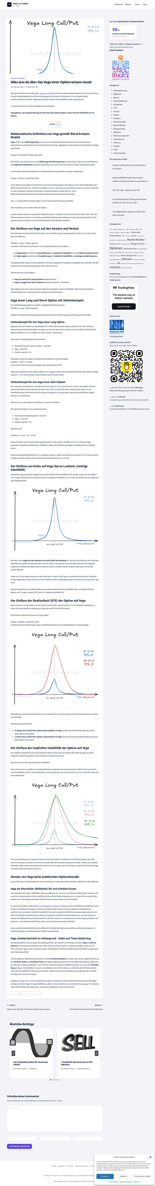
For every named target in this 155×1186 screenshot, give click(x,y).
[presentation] (31, 1043)
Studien (116, 146)
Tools (115, 149)
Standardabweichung (115, 259)
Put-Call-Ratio (128, 252)
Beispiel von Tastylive (51, 906)
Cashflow (132, 229)
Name (11, 1138)
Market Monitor (119, 125)
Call (124, 229)
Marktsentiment (115, 244)
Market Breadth (119, 122)
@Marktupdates (116, 50)
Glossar (14, 78)
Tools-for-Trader (18, 87)
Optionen (21, 78)
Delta (37, 93)
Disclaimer (70, 1166)
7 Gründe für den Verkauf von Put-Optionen (86, 1007)
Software (117, 142)
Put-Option (136, 252)
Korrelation (113, 240)
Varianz (114, 263)
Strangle (135, 259)
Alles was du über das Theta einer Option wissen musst (28, 1007)
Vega (38, 993)
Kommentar (13, 1108)
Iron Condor (140, 236)
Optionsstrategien (142, 249)
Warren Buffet (127, 268)
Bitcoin (116, 97)
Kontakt (54, 1166)
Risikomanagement (121, 135)
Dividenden (117, 104)
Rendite (142, 252)
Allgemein (117, 94)
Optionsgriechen (27, 993)
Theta (52, 93)
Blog (145, 4)
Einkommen (115, 235)
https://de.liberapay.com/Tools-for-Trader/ (126, 390)
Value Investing (119, 153)
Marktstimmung (125, 244)
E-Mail (44, 1138)
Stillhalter (127, 259)
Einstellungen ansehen (142, 1176)
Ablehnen (123, 1176)
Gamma (43, 93)
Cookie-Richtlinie (113, 1182)
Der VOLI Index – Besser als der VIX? (126, 190)
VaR (110, 263)
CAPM (127, 229)
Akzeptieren (105, 1176)
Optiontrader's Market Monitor (130, 21)
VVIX (123, 268)
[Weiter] (96, 1053)
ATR (111, 229)
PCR (120, 252)
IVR (48, 392)
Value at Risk (141, 259)
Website (77, 1138)
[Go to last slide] (13, 1053)
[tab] (50, 1079)
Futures (116, 111)
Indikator (117, 118)
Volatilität (115, 267)
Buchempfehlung (120, 101)
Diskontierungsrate (114, 232)
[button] (150, 1157)
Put (123, 252)
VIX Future (123, 263)
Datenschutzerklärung (125, 1182)
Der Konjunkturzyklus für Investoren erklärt (30, 1063)
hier (73, 965)
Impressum (136, 1182)
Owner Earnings (114, 252)
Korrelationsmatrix (121, 240)
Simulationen (118, 139)
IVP (45, 915)
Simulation (140, 256)
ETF (123, 236)
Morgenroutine (119, 128)
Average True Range (117, 229)
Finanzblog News (116, 336)
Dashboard (118, 4)
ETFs (115, 108)
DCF (136, 229)
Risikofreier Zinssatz (115, 256)
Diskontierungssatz (125, 232)
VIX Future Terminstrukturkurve (135, 263)
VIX (38, 971)
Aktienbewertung (120, 90)
